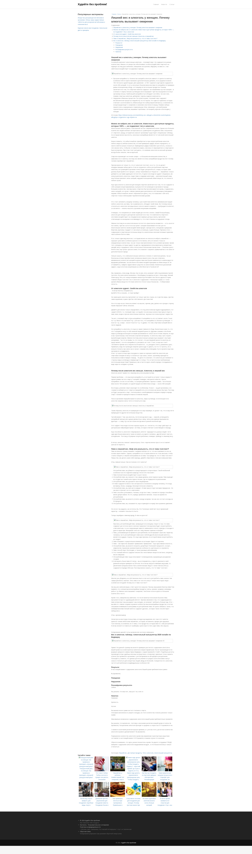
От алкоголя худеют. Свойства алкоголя (127, 34)
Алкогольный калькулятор (163, 753)
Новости (164, 4)
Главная (156, 4)
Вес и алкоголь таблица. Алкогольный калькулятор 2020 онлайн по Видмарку (139, 41)
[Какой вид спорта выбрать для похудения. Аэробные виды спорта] (86, 796)
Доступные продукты (135, 753)
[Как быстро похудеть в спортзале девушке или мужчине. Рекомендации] (149, 771)
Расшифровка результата (124, 49)
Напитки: (118, 52)
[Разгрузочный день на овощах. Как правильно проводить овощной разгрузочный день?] (86, 766)
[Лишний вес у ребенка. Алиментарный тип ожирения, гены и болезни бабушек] (117, 771)
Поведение (119, 45)
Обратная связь (85, 831)
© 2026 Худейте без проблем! (90, 820)
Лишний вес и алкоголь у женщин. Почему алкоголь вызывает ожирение (137, 27)
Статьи (171, 4)
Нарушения (119, 47)
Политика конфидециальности (90, 827)
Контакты (83, 825)
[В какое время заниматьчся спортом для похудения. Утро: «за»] (165, 796)
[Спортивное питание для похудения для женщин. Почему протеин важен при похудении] (133, 796)
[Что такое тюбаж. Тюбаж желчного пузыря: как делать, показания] (101, 771)
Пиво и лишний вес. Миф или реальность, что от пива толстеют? (135, 38)
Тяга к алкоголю (148, 753)
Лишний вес (123, 753)
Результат (118, 43)
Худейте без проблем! (92, 4)
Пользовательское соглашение (98, 825)
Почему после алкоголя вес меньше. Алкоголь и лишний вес (133, 36)
